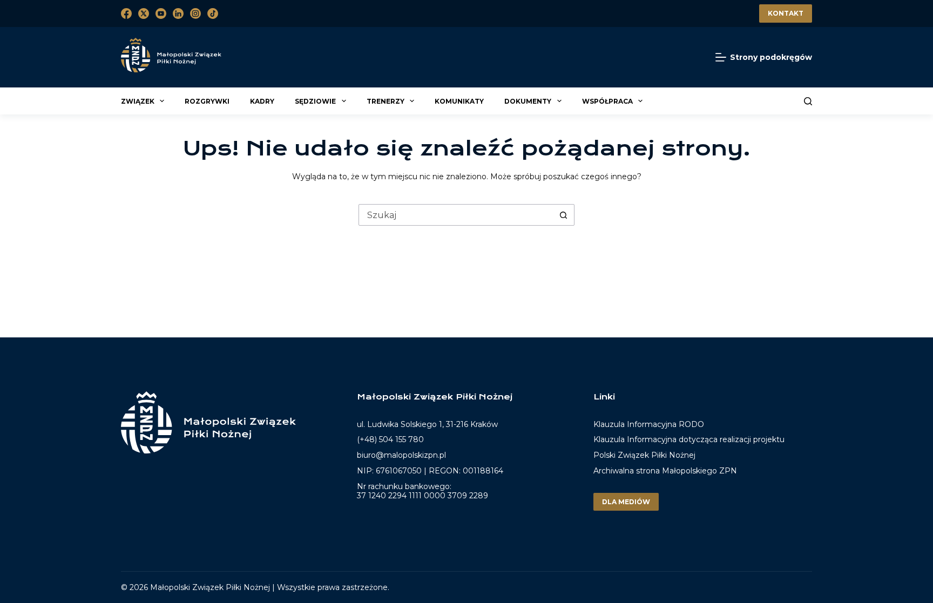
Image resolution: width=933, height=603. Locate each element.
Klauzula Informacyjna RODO (648, 424)
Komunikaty (459, 101)
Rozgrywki (207, 101)
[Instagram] (195, 13)
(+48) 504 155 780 (390, 439)
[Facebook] (126, 13)
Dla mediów (626, 502)
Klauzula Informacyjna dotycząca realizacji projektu (689, 439)
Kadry (262, 101)
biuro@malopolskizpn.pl (401, 455)
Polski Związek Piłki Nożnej (644, 455)
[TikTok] (212, 13)
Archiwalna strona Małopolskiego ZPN (665, 471)
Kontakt (785, 13)
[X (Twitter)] (143, 13)
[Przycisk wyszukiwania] (563, 215)
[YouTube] (161, 13)
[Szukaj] (808, 101)
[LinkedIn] (178, 13)
